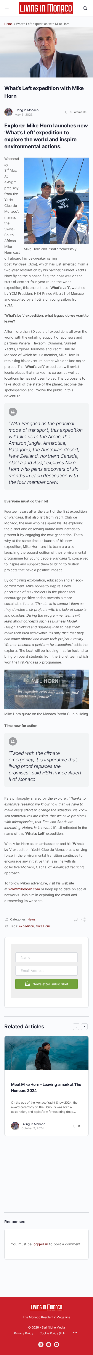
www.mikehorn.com (24, 889)
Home (8, 24)
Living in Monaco (26, 110)
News (31, 919)
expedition (26, 926)
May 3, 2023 (24, 114)
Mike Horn (43, 926)
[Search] (85, 8)
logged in (40, 1244)
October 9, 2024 (32, 1128)
